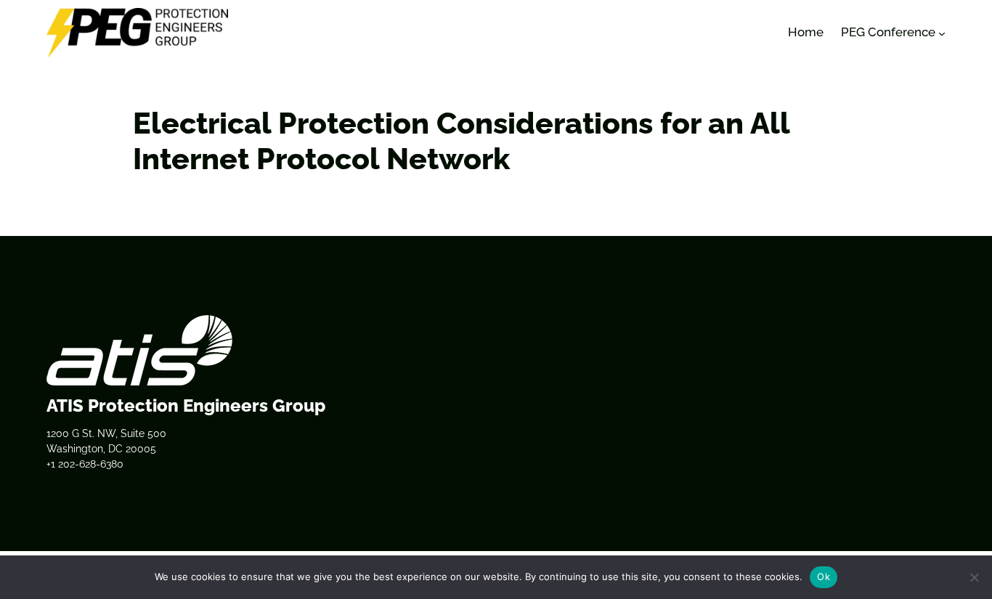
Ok (823, 576)
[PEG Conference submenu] (942, 32)
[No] (974, 577)
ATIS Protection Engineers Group (185, 405)
